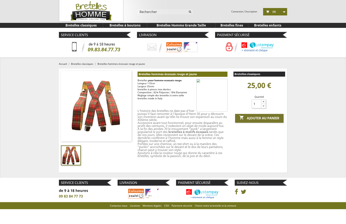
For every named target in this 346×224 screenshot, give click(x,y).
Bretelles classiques (81, 25)
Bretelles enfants (267, 25)
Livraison (135, 205)
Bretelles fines (231, 25)
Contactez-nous (118, 205)
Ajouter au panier (259, 117)
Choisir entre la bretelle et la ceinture (215, 205)
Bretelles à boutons (125, 25)
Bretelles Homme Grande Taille (181, 25)
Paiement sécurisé (182, 205)
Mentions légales (152, 205)
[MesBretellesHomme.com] (91, 11)
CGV (166, 205)
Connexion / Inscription (244, 11)
